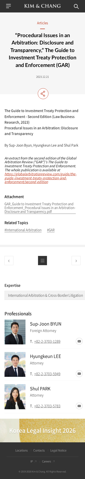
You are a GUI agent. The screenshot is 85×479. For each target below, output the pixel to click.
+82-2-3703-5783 (47, 406)
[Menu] (8, 6)
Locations (21, 450)
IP (31, 461)
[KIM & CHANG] (42, 6)
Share (43, 93)
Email (79, 341)
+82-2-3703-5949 (47, 373)
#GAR (51, 230)
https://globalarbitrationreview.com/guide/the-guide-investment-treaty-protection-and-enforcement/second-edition (40, 177)
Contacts (39, 450)
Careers (46, 461)
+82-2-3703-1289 (47, 341)
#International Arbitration (23, 230)
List (42, 260)
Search (76, 6)
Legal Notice (58, 450)
